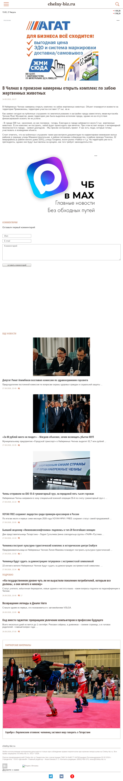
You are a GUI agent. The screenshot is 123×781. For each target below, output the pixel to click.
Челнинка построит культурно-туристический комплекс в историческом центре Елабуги (49, 545)
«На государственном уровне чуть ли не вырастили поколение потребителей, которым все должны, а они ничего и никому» (56, 582)
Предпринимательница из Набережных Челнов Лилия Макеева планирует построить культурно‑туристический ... (57, 550)
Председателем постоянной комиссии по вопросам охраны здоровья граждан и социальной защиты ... (52, 384)
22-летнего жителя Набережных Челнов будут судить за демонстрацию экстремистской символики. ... (52, 565)
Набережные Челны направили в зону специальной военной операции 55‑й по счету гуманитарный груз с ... (54, 498)
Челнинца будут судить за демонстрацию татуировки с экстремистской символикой (48, 561)
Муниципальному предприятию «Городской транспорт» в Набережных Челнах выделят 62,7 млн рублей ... (54, 441)
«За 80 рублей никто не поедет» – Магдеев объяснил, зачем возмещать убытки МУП (48, 437)
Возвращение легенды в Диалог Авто (24, 603)
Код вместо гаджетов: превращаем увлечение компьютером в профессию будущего (52, 620)
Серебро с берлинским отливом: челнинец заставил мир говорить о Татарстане (47, 732)
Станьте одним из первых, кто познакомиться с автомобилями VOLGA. (37, 607)
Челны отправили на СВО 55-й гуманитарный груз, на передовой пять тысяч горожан (48, 493)
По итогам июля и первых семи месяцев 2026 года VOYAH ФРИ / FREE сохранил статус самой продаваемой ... (57, 518)
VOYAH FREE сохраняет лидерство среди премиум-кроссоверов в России (40, 514)
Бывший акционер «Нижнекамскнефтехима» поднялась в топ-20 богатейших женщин (48, 530)
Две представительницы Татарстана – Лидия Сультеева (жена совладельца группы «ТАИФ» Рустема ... (53, 534)
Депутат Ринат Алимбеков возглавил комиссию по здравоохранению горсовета (45, 380)
